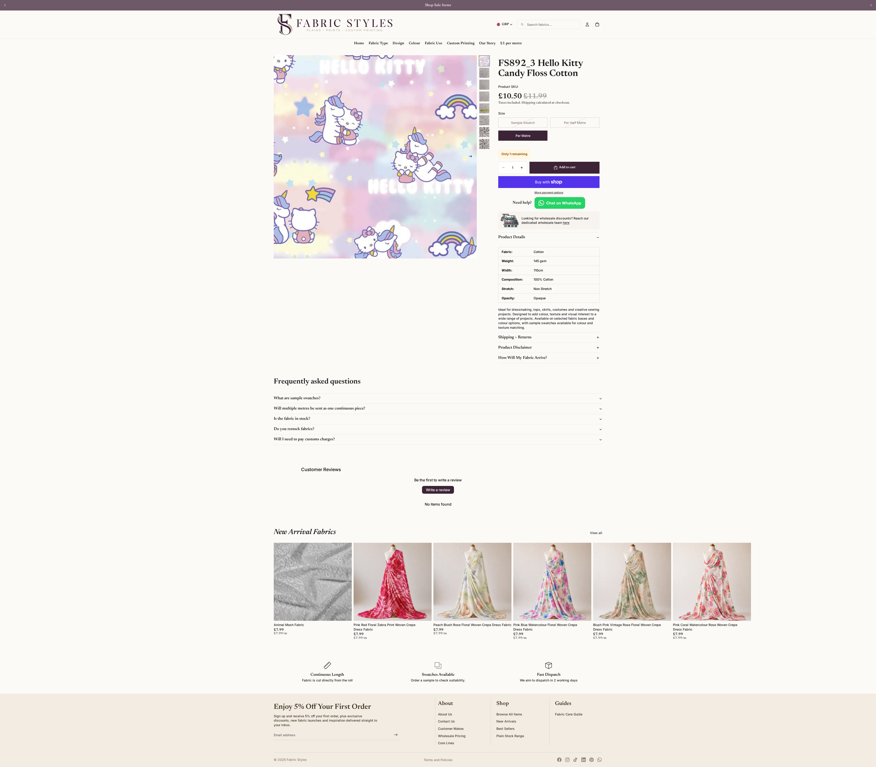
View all (596, 533)
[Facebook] (559, 759)
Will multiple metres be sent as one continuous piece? (319, 409)
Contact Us (446, 721)
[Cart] (597, 24)
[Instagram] (567, 759)
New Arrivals (506, 721)
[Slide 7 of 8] (484, 132)
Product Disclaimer (515, 348)
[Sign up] (396, 735)
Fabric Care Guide (568, 714)
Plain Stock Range (510, 736)
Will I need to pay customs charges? (304, 439)
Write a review (438, 490)
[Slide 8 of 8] (484, 144)
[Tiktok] (575, 759)
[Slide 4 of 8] (484, 96)
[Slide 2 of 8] (484, 73)
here (566, 222)
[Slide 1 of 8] (484, 61)
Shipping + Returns (515, 337)
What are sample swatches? (297, 398)
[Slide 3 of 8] (484, 85)
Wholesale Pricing (452, 736)
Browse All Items (509, 714)
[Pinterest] (591, 759)
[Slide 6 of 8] (484, 120)
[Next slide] (871, 5)
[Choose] (345, 614)
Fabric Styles (297, 760)
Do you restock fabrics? (294, 429)
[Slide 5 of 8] (484, 108)
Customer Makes (451, 728)
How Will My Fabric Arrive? (522, 358)
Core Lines (446, 743)
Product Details (511, 237)
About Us (445, 714)
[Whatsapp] (599, 759)
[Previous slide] (5, 5)
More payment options (548, 192)
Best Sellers (505, 728)
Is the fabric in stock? (292, 419)
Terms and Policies (438, 760)
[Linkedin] (583, 759)
